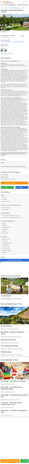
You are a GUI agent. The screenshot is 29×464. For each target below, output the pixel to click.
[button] (28, 23)
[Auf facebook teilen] (5, 50)
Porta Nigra (20, 132)
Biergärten (22, 41)
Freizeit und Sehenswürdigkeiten (14, 260)
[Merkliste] (23, 2)
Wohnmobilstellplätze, (6, 41)
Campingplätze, (16, 41)
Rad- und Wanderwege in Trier (11, 304)
